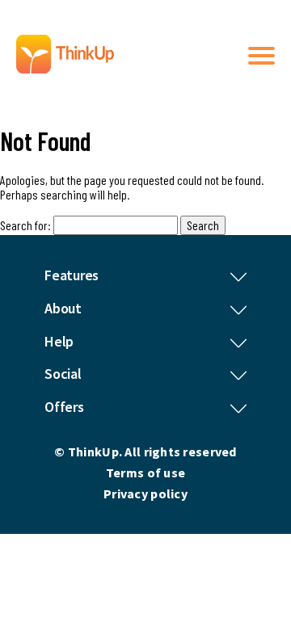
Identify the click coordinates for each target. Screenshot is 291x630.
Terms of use (145, 472)
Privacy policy (145, 493)
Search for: (25, 225)
